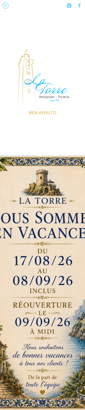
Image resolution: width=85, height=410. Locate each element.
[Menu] (5, 5)
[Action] (79, 5)
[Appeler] (69, 5)
